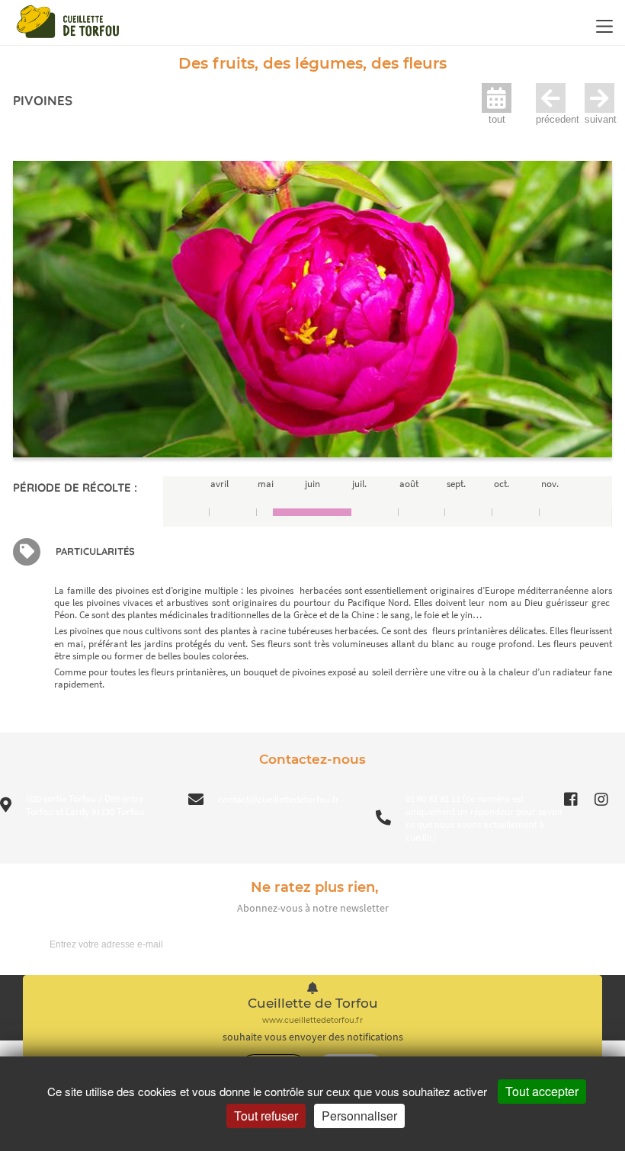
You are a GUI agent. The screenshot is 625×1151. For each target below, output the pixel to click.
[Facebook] (571, 799)
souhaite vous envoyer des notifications (313, 1037)
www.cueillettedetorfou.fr (312, 1020)
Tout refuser (266, 1115)
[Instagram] (601, 799)
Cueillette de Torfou (313, 1003)
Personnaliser (359, 1115)
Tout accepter (542, 1091)
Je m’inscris (572, 943)
